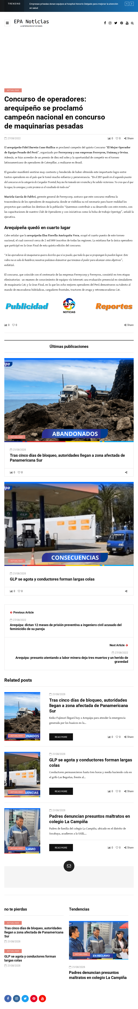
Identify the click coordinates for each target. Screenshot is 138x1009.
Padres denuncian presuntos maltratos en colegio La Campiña (98, 975)
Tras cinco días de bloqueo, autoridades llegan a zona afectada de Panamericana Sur (88, 706)
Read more (61, 737)
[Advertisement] (69, 54)
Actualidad (13, 90)
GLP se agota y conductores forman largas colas (52, 579)
